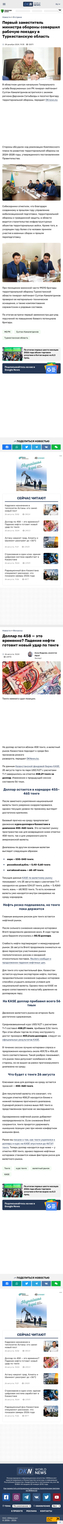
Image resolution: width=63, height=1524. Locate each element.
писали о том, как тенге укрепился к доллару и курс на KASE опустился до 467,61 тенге (28, 1143)
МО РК (7, 332)
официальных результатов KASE (20, 1039)
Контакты (46, 1511)
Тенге (7, 1168)
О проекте (17, 1511)
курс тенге (21, 1168)
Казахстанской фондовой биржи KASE (37, 766)
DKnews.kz (51, 100)
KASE (6, 1174)
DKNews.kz (33, 758)
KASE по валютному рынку (37, 877)
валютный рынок (41, 1168)
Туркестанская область (16, 338)
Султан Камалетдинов (27, 332)
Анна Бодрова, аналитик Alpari (46, 654)
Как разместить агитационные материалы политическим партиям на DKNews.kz (32, 1489)
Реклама (31, 1511)
